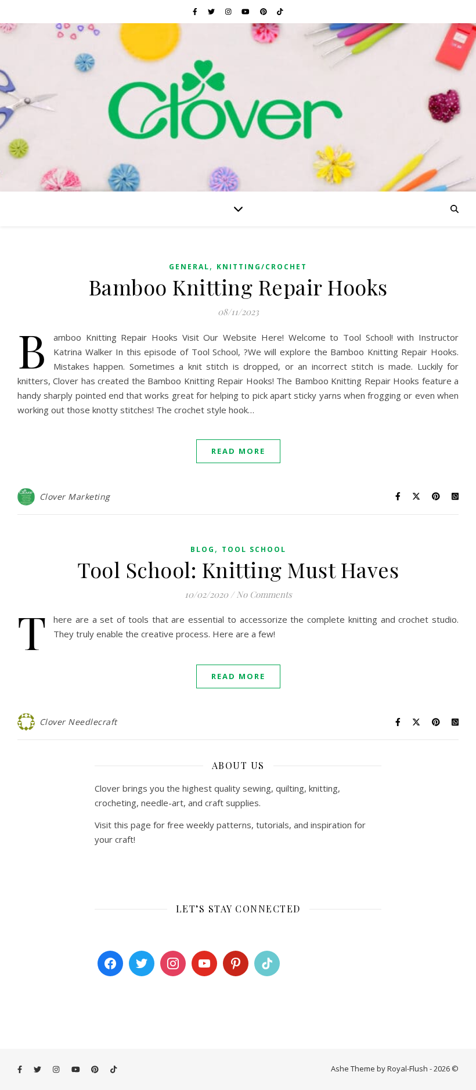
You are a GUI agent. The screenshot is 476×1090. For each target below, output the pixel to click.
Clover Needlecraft (78, 721)
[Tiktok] (267, 963)
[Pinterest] (235, 963)
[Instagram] (173, 963)
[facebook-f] (196, 11)
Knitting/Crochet (262, 267)
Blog (202, 549)
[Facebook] (110, 963)
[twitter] (212, 11)
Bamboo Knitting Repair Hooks (238, 287)
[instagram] (229, 11)
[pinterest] (264, 11)
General (189, 267)
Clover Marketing (74, 496)
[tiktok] (280, 11)
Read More (238, 451)
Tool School (254, 549)
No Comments (264, 594)
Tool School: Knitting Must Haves (238, 569)
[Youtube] (204, 963)
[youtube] (246, 11)
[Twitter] (141, 963)
